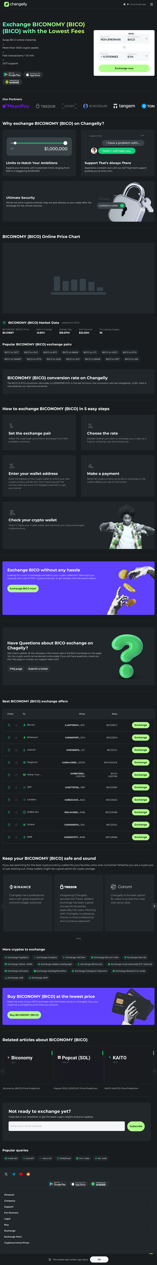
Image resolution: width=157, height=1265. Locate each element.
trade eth (11, 1158)
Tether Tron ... (34, 774)
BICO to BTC (50, 352)
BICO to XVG (31, 352)
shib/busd (64, 1158)
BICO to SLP (73, 359)
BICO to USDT (109, 352)
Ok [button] (99, 1259)
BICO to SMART (13, 359)
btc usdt (101, 1158)
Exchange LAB (14, 977)
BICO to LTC (90, 352)
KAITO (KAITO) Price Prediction (121, 1088)
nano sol (45, 1158)
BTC (82, 725)
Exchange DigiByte (16, 957)
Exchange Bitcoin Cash (105, 957)
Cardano (31, 799)
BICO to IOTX (34, 359)
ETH (82, 737)
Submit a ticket (38, 668)
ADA (82, 799)
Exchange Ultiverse (16, 971)
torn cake (82, 1158)
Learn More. (82, 1259)
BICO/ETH (112, 737)
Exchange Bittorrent (89, 964)
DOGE (81, 762)
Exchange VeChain (74, 957)
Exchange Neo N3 (135, 957)
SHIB (82, 812)
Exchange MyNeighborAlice (50, 971)
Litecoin (31, 749)
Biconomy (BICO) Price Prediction (21, 1088)
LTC (82, 750)
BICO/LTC (112, 750)
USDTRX (80, 776)
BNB (29, 836)
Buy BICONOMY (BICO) (24, 1015)
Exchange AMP (38, 977)
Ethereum (32, 737)
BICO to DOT (12, 352)
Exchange (140, 725)
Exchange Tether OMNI (18, 964)
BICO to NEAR (70, 352)
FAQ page (16, 668)
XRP (29, 787)
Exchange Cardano (45, 957)
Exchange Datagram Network (89, 971)
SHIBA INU (33, 812)
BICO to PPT (112, 359)
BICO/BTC (111, 725)
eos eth (28, 1158)
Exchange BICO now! (23, 588)
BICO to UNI (131, 359)
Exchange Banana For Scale (128, 971)
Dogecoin (32, 762)
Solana (30, 824)
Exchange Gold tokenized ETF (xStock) (130, 964)
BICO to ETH (129, 352)
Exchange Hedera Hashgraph (55, 964)
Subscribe (136, 1126)
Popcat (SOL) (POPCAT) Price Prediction (75, 1088)
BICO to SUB (54, 359)
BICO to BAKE (92, 359)
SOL (82, 824)
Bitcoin (31, 724)
